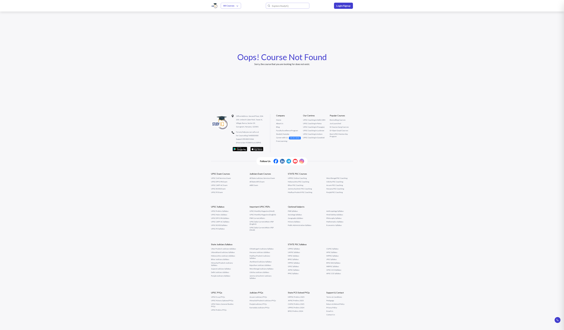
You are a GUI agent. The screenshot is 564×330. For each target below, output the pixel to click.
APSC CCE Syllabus (333, 273)
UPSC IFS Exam (217, 192)
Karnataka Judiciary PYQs (260, 307)
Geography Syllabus (295, 218)
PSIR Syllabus (293, 211)
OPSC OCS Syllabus (333, 270)
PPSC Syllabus (293, 273)
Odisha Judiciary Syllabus (259, 272)
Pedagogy (330, 300)
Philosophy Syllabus (334, 218)
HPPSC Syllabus (294, 263)
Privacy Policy (331, 307)
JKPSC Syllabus (293, 270)
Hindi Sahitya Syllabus (334, 215)
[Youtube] (295, 161)
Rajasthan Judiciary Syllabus (260, 265)
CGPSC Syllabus (332, 249)
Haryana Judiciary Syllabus (260, 252)
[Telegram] (288, 161)
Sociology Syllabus (295, 215)
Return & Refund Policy (335, 304)
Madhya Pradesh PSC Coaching (300, 192)
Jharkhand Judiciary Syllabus (261, 262)
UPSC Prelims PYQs (219, 310)
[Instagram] (301, 161)
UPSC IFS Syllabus (218, 229)
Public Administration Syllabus (299, 225)
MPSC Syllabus (293, 256)
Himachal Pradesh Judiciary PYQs (263, 300)
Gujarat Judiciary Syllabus (221, 269)
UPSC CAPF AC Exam (219, 185)
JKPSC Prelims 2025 (296, 300)
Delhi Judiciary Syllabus (220, 272)
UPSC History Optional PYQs (222, 300)
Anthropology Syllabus (335, 211)
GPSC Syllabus (293, 266)
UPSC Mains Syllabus (219, 215)
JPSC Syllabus (331, 259)
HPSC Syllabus (331, 252)
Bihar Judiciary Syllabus (220, 259)
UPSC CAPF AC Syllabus (220, 222)
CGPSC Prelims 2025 (296, 304)
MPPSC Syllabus (332, 256)
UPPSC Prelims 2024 (296, 307)
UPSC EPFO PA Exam (219, 182)
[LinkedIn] (282, 161)
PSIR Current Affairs (257, 218)
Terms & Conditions (334, 297)
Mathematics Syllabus (334, 222)
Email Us (329, 311)
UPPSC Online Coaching (297, 178)
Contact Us (330, 315)
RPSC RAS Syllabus (333, 263)
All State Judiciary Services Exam (262, 178)
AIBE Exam (254, 185)
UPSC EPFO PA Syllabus (220, 218)
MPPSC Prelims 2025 (296, 297)
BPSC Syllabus (293, 259)
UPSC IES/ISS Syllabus (219, 225)
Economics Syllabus (334, 225)
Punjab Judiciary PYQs (258, 304)
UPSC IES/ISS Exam (218, 189)
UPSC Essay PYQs (218, 297)
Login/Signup (343, 5)
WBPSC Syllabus (332, 266)
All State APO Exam (257, 182)
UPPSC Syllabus (294, 249)
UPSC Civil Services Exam (221, 178)
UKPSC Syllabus (294, 252)
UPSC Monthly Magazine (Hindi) (262, 211)
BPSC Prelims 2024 (295, 311)
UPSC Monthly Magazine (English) (263, 215)
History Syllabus (294, 222)
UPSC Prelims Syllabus (220, 211)
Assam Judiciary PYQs (258, 297)
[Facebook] (275, 161)
